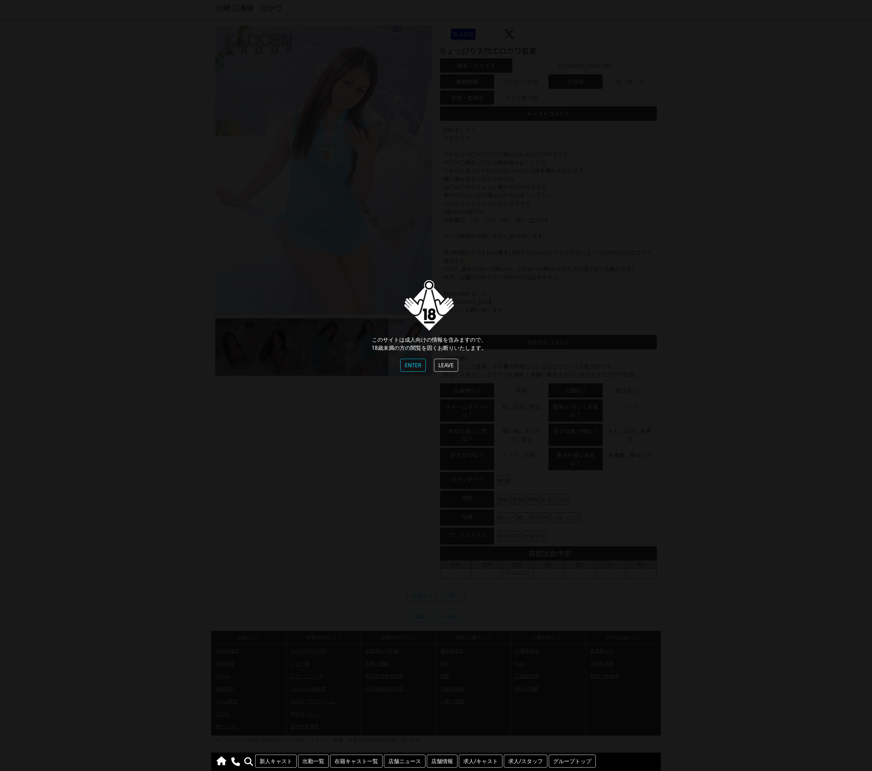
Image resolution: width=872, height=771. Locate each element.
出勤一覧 (313, 761)
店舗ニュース (404, 761)
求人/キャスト (480, 761)
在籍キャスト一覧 (356, 761)
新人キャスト (276, 761)
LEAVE (446, 365)
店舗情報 (442, 761)
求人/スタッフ (525, 761)
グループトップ (572, 761)
